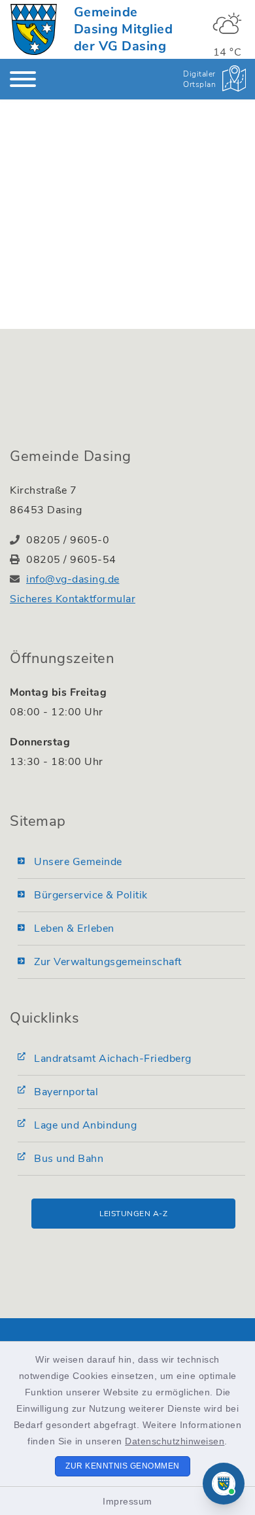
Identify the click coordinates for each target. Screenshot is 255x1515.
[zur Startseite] (34, 29)
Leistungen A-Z (133, 1213)
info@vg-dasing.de (73, 579)
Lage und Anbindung (85, 1125)
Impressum (127, 1501)
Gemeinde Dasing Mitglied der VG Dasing (123, 29)
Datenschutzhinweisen (174, 1441)
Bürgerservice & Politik (91, 895)
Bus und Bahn (68, 1158)
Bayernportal (66, 1092)
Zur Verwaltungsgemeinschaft (108, 962)
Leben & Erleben (74, 928)
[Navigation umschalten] (23, 79)
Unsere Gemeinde (78, 862)
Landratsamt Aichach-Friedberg (113, 1058)
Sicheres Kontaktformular (72, 599)
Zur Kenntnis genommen (122, 1466)
